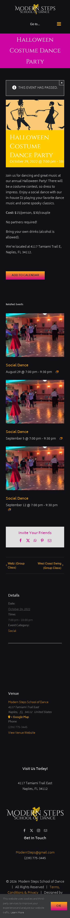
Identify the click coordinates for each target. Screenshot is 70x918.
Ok (58, 906)
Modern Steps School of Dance (28, 702)
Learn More (17, 913)
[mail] (45, 830)
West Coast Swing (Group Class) (49, 565)
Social (12, 631)
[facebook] (24, 830)
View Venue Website (21, 733)
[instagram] (38, 830)
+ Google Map (20, 717)
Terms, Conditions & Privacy (34, 890)
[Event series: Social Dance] (57, 372)
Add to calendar (25, 275)
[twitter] (31, 830)
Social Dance (17, 365)
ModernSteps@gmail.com (35, 852)
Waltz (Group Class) (16, 565)
